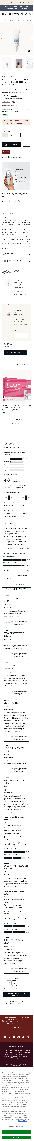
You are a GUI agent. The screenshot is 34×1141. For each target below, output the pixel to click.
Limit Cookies (16, 1132)
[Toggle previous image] (1, 38)
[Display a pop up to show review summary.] (17, 409)
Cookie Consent (16, 1062)
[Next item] (29, 397)
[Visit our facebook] (5, 1037)
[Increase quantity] (18, 135)
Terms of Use (6, 1122)
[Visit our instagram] (14, 1037)
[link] (26, 14)
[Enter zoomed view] (29, 51)
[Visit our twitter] (9, 1037)
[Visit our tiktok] (23, 1037)
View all (28, 109)
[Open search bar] (5, 14)
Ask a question (18, 98)
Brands (11, 20)
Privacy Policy (22, 1121)
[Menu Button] (2, 14)
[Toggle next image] (31, 38)
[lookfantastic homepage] (16, 14)
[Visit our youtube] (18, 1037)
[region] (16, 1104)
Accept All (16, 1137)
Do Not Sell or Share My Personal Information (16, 1065)
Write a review (7, 98)
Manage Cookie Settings (16, 1126)
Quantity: (6, 131)
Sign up (16, 1028)
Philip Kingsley (19, 20)
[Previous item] (3, 397)
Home (4, 20)
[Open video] (19, 63)
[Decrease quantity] (5, 135)
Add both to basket (15, 352)
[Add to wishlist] (26, 144)
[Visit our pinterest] (27, 1037)
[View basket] (29, 14)
